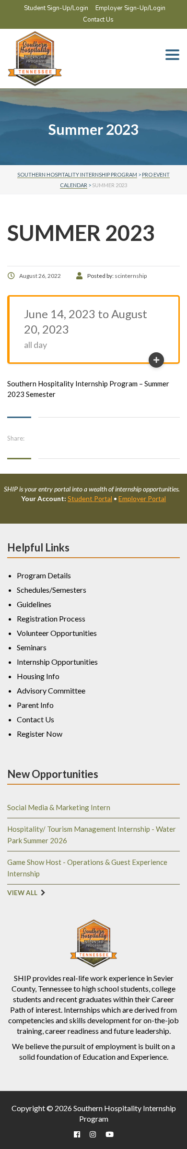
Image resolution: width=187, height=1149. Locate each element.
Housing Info (38, 676)
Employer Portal (142, 498)
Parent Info (35, 704)
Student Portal (90, 498)
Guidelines (34, 604)
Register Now (39, 733)
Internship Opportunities (57, 661)
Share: (15, 438)
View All (22, 893)
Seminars (32, 647)
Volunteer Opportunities (57, 632)
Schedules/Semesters (51, 589)
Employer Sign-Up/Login (130, 8)
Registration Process (51, 618)
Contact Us (98, 19)
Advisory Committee (51, 690)
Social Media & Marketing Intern (58, 807)
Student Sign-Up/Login (56, 8)
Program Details (44, 575)
